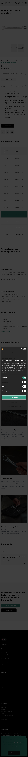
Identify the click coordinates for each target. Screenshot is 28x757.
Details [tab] (14, 353)
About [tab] (23, 353)
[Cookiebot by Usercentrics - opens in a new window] (20, 349)
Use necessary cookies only (14, 406)
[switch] (24, 382)
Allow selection (14, 402)
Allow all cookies (14, 397)
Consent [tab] (5, 353)
